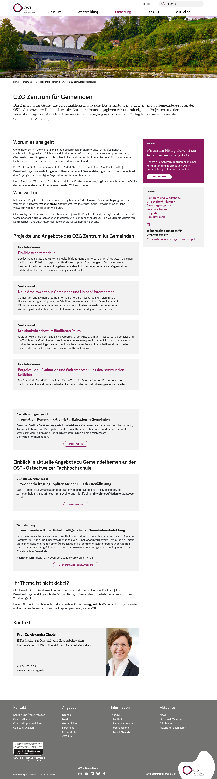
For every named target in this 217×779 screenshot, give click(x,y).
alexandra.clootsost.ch (31, 670)
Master (66, 719)
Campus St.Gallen (23, 728)
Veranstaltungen (158, 209)
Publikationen (156, 217)
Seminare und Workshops (164, 198)
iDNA (63, 82)
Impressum (18, 774)
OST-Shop (67, 736)
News (163, 715)
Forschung (27, 82)
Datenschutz (32, 774)
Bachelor (67, 715)
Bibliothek (116, 719)
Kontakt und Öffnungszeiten (29, 715)
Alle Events (166, 723)
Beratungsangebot (159, 206)
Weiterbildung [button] (88, 12)
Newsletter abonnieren (173, 728)
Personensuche (120, 728)
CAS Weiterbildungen (161, 202)
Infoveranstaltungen (122, 723)
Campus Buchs (21, 719)
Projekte (152, 213)
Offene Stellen (70, 732)
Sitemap (51, 774)
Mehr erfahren (76, 444)
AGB (43, 774)
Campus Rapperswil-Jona (27, 723)
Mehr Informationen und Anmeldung (76, 565)
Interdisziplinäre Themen (46, 82)
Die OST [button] (153, 12)
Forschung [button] (123, 12)
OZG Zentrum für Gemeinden (82, 82)
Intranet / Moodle (121, 732)
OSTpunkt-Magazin (171, 719)
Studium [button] (54, 12)
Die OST (115, 715)
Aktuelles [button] (183, 12)
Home (16, 82)
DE (144, 4)
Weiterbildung (70, 723)
